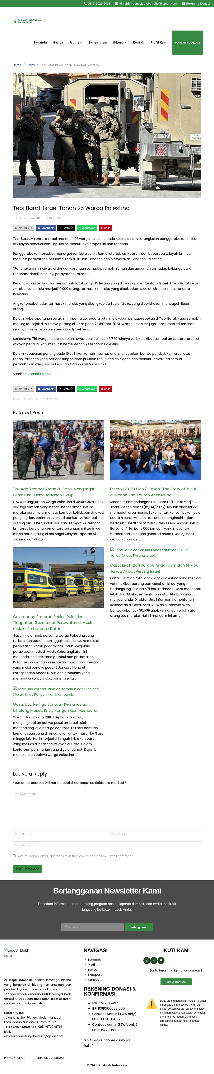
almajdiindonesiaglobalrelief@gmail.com (148, 3)
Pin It (106, 228)
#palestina (31, 398)
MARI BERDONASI (187, 42)
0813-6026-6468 (99, 3)
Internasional (32, 218)
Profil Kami (159, 42)
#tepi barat (50, 398)
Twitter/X (67, 228)
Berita (58, 42)
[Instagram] (146, 960)
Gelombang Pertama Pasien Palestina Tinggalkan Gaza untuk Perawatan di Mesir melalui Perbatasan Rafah (52, 622)
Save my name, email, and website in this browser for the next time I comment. (75, 856)
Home (17, 65)
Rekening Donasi (198, 3)
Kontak (138, 42)
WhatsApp (88, 228)
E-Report (120, 42)
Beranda (40, 42)
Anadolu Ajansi (39, 373)
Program (76, 42)
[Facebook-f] (153, 960)
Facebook (47, 228)
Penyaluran (98, 42)
